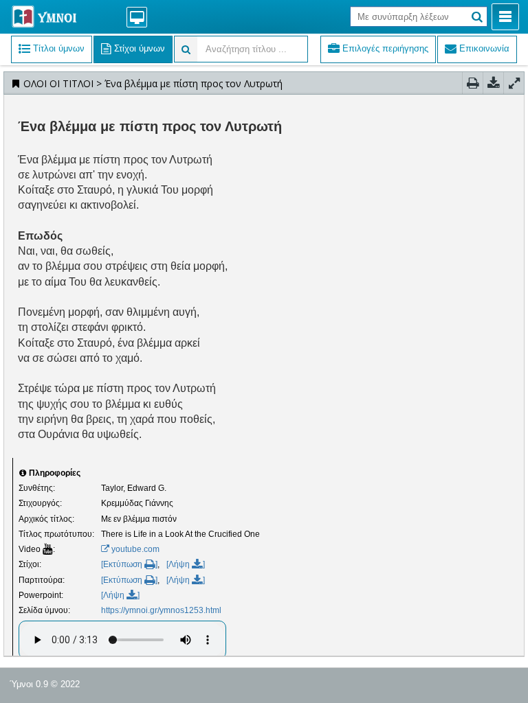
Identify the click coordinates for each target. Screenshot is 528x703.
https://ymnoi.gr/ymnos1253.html (161, 610)
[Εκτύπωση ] (129, 564)
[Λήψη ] (185, 564)
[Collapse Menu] (505, 16)
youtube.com (134, 549)
